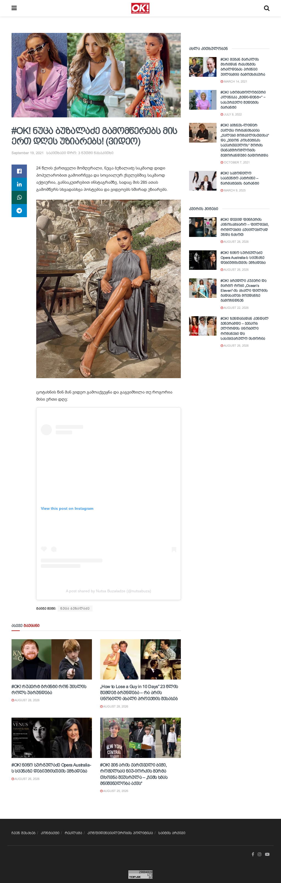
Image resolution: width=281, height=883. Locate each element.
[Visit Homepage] (140, 8)
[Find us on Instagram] (260, 854)
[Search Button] (266, 8)
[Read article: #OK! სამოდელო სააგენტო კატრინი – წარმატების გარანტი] (203, 181)
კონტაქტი (50, 833)
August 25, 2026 (115, 791)
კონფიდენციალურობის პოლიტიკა (120, 833)
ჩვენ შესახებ (23, 833)
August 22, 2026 (236, 307)
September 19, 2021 (28, 153)
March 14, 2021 (235, 81)
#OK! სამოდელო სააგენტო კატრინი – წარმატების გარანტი (240, 178)
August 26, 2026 (27, 778)
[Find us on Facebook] (253, 854)
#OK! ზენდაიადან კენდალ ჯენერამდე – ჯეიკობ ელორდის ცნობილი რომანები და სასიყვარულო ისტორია (245, 328)
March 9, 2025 (234, 190)
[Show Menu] (14, 8)
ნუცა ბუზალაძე (75, 608)
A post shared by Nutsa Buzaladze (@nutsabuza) (108, 591)
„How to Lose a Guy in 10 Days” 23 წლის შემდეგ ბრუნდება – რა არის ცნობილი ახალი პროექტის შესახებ (139, 692)
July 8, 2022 (232, 114)
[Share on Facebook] (19, 171)
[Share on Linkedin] (19, 184)
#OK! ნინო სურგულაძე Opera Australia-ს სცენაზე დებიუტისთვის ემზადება (243, 258)
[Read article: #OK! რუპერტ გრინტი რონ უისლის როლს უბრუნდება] (52, 659)
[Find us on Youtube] (267, 854)
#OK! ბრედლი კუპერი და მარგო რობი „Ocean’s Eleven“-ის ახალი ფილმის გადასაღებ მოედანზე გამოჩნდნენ (244, 291)
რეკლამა (73, 833)
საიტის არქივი (171, 833)
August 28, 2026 (27, 700)
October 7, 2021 (236, 162)
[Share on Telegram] (19, 210)
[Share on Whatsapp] (19, 197)
